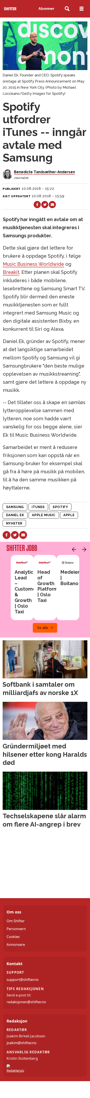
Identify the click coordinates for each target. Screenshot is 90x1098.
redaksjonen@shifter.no (26, 1001)
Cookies (13, 936)
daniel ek (15, 515)
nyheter (14, 523)
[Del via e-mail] (52, 204)
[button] (73, 549)
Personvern (16, 928)
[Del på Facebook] (37, 204)
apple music (43, 515)
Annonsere (16, 944)
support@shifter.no (23, 979)
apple (68, 515)
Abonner (46, 8)
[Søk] (67, 9)
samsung (15, 507)
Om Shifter (16, 920)
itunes (38, 507)
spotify (60, 507)
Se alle (42, 628)
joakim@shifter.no (21, 1042)
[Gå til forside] (10, 8)
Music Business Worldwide (33, 264)
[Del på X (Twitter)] (44, 204)
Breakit (11, 272)
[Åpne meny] (81, 8)
